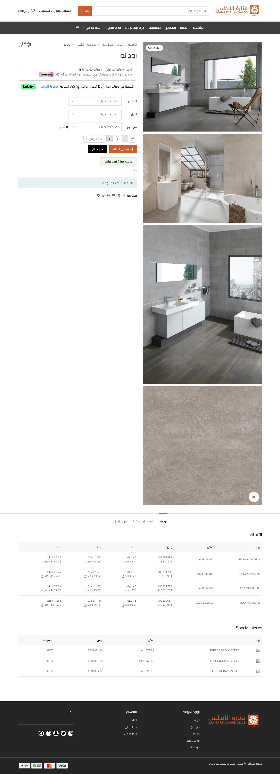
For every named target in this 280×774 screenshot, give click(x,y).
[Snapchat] (56, 733)
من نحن (195, 727)
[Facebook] (41, 733)
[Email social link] (113, 195)
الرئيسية (132, 44)
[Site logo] (237, 10)
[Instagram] (70, 733)
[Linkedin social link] (108, 195)
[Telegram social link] (98, 195)
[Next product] (20, 44)
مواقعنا (195, 747)
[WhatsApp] (48, 733)
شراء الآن (97, 149)
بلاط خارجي (130, 734)
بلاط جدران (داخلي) (86, 44)
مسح (62, 127)
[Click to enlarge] (254, 497)
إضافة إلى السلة (123, 149)
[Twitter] (63, 733)
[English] (77, 27)
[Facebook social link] (124, 195)
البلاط (120, 44)
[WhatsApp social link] (103, 195)
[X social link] (119, 195)
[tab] (163, 519)
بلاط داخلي (107, 44)
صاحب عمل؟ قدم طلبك (119, 161)
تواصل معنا (193, 740)
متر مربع (132, 127)
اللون (134, 114)
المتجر (196, 734)
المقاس (132, 101)
